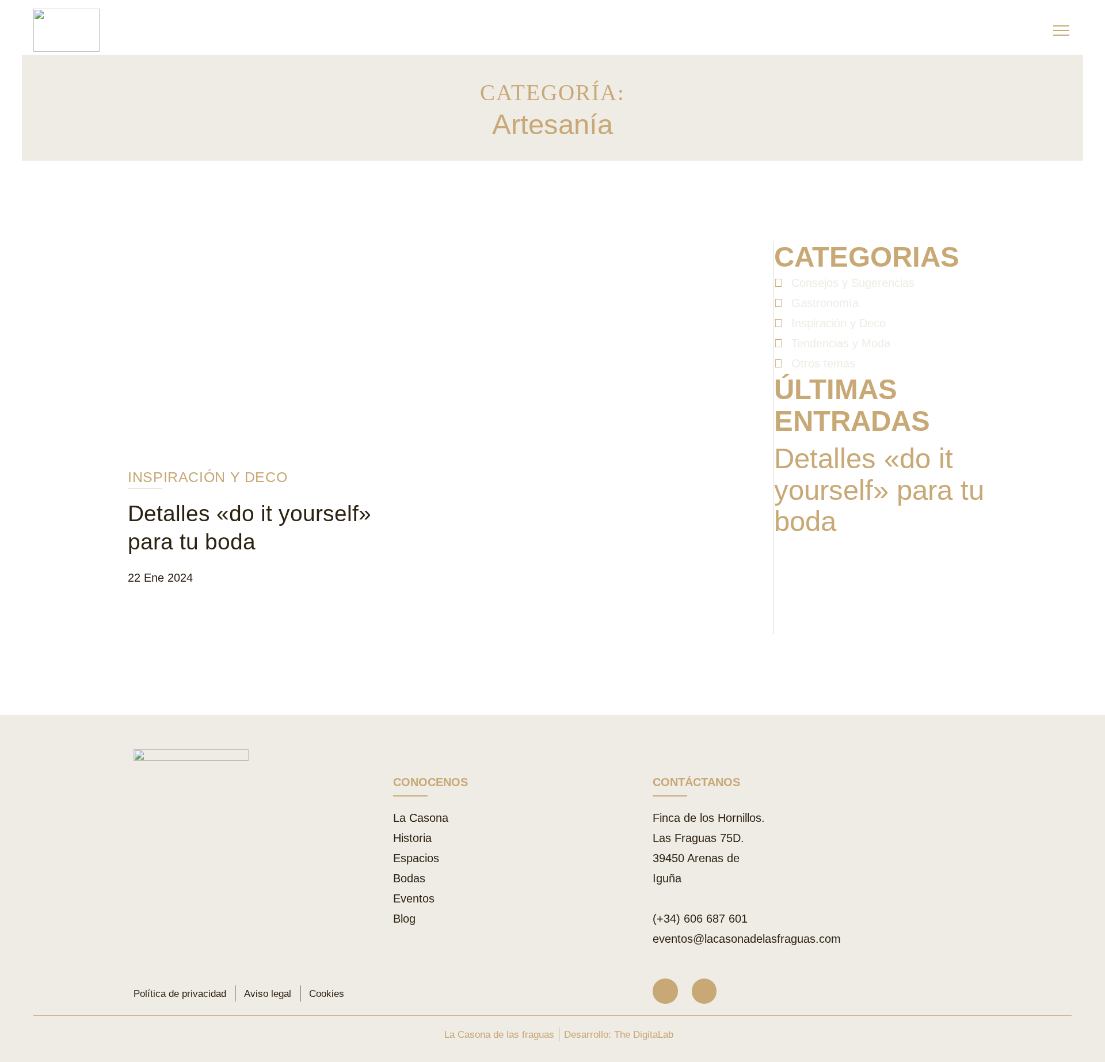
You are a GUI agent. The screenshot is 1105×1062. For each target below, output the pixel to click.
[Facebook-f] (704, 990)
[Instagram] (665, 990)
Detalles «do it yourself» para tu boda (879, 490)
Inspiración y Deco (207, 477)
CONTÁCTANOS (696, 782)
